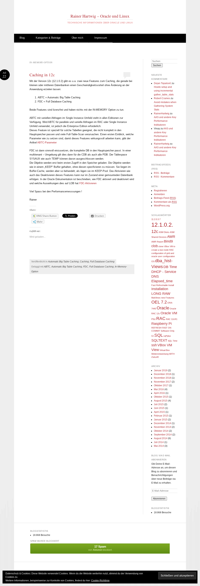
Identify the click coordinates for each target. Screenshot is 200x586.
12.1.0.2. (162, 224)
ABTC (47, 266)
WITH (172, 354)
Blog (22, 37)
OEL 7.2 (159, 302)
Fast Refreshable (159, 285)
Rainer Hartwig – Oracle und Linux (100, 16)
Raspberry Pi (161, 324)
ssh (154, 345)
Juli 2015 (159, 404)
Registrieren (160, 190)
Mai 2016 (159, 389)
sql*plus (167, 336)
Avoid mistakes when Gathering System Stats (165, 106)
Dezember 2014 (162, 423)
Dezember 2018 (162, 374)
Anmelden (159, 194)
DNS (155, 276)
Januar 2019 (160, 370)
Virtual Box (165, 350)
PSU (153, 319)
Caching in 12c (42, 74)
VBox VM (164, 345)
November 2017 (162, 381)
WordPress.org (162, 205)
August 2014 (160, 438)
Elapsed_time (162, 281)
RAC (160, 318)
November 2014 (162, 427)
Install (171, 285)
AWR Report (157, 242)
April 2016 (159, 393)
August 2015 (160, 400)
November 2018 (162, 377)
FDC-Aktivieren (87, 183)
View (155, 350)
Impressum (100, 37)
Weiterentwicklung (160, 354)
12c (154, 231)
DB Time (170, 267)
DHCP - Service (163, 272)
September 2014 (163, 434)
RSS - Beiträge (162, 173)
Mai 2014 (159, 446)
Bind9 (168, 241)
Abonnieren (159, 498)
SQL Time (172, 341)
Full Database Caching (102, 261)
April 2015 (159, 412)
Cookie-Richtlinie (100, 580)
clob (154, 246)
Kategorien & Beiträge (48, 37)
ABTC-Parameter (47, 142)
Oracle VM (169, 313)
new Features (167, 298)
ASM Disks (164, 232)
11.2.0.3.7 (156, 219)
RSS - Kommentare (164, 176)
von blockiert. (100, 548)
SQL (158, 335)
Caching (84, 261)
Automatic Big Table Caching (63, 261)
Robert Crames (162, 98)
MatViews (156, 298)
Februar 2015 (161, 415)
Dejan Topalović (162, 83)
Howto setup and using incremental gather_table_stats (164, 91)
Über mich (77, 37)
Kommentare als (165, 202)
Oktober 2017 (161, 385)
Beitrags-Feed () (165, 198)
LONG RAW (160, 294)
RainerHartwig (161, 113)
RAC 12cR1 (171, 319)
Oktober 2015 (161, 396)
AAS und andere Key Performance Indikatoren (165, 121)
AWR (171, 237)
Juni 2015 (159, 408)
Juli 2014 (159, 442)
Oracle (163, 307)
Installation (159, 289)
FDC (85, 266)
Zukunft (155, 357)
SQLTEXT (159, 340)
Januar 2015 (160, 419)
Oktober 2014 (161, 431)
